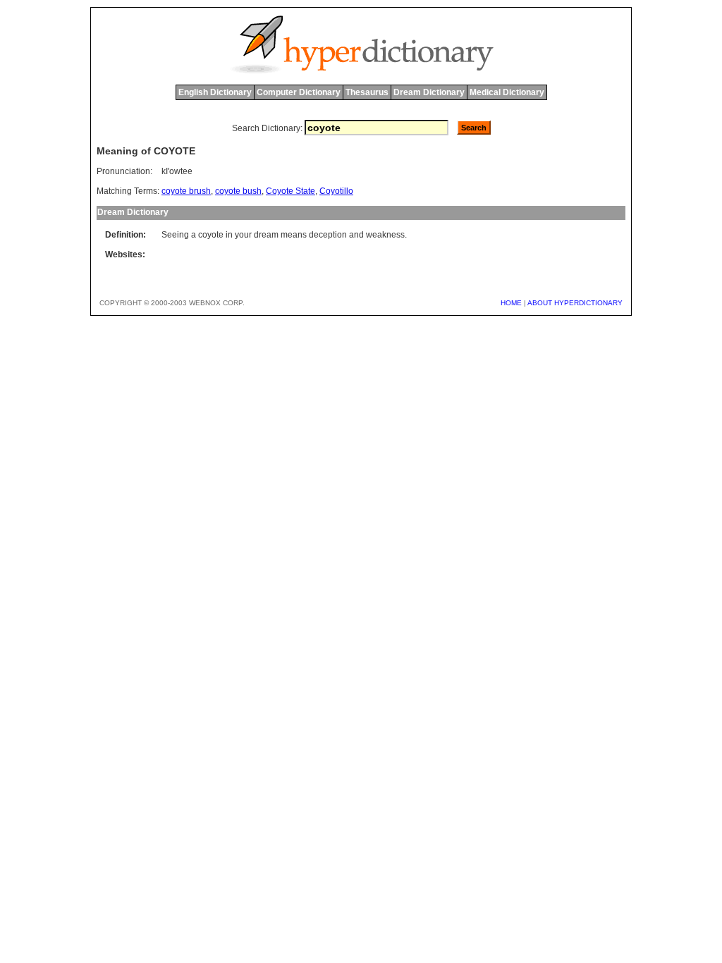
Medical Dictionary (507, 92)
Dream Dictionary (429, 92)
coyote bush (238, 191)
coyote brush (186, 191)
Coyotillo (336, 191)
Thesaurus (366, 92)
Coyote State (290, 191)
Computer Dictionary (299, 92)
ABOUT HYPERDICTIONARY (575, 303)
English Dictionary (215, 92)
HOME (511, 303)
